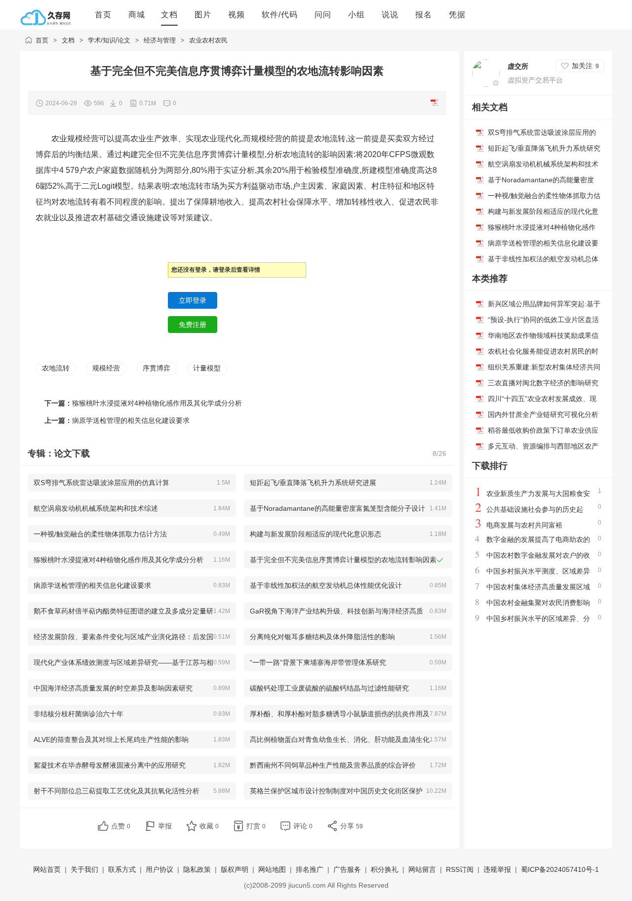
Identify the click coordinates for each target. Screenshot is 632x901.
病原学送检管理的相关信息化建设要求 (131, 420)
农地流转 (56, 368)
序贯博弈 (156, 368)
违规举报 (497, 869)
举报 (165, 826)
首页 (42, 40)
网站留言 (422, 869)
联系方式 (122, 869)
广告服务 (347, 869)
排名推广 (309, 869)
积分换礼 (384, 869)
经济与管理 (160, 40)
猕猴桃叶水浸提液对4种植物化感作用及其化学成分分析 (157, 403)
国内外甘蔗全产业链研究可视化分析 (543, 414)
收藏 (209, 826)
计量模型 (207, 368)
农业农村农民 (208, 40)
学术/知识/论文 (109, 40)
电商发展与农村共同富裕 (524, 525)
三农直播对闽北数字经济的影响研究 (543, 383)
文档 (68, 40)
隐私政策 (197, 869)
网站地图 (272, 869)
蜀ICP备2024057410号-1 (560, 869)
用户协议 (159, 869)
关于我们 (84, 869)
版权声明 (234, 869)
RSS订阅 (460, 869)
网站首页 (47, 869)
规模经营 (106, 368)
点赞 (120, 826)
